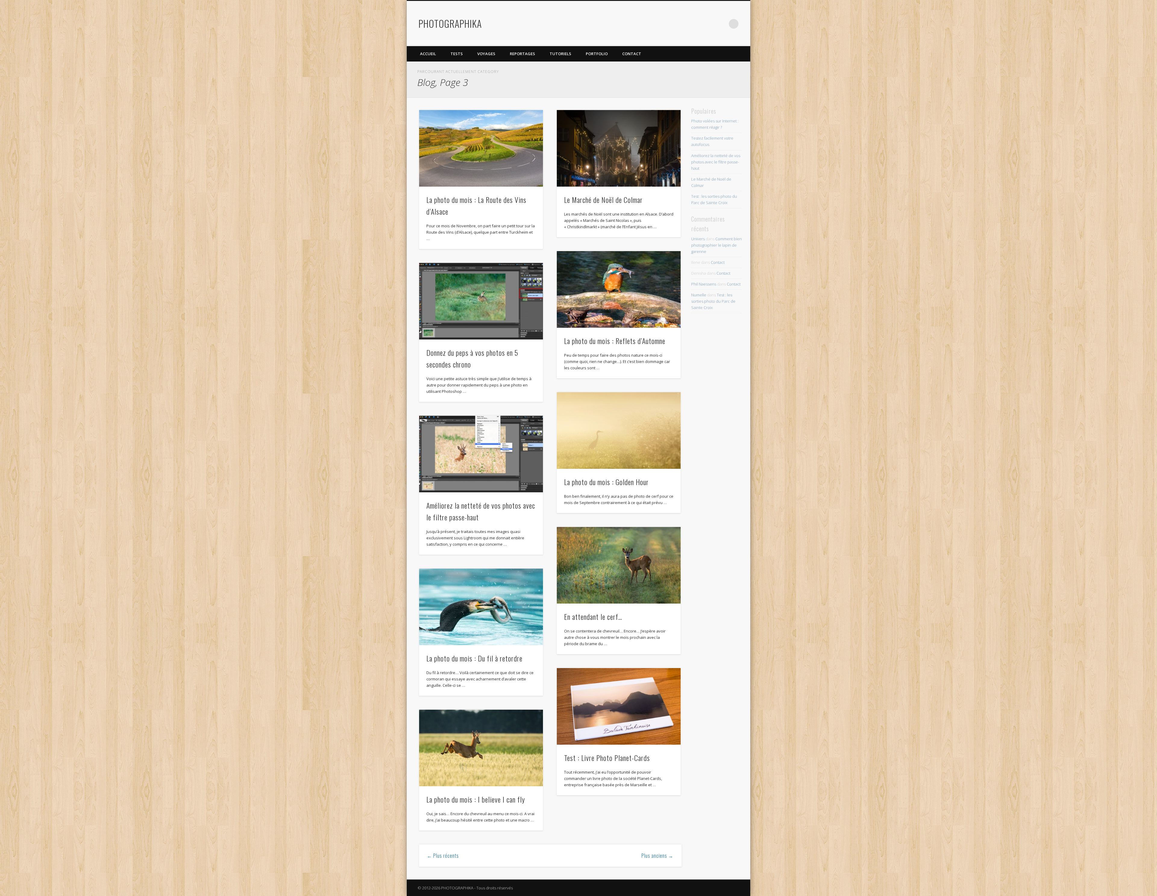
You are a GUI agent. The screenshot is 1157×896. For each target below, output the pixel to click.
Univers (698, 238)
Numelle (698, 295)
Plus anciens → (657, 855)
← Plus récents (443, 855)
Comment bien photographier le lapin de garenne (716, 245)
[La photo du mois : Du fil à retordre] (481, 607)
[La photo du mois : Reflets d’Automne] (619, 289)
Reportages (522, 53)
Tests (456, 53)
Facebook (684, 24)
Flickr (709, 24)
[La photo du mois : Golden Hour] (619, 430)
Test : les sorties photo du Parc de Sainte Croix (713, 301)
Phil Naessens (703, 284)
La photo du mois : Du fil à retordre (474, 658)
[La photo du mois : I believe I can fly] (481, 748)
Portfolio (597, 53)
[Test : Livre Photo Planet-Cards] (619, 706)
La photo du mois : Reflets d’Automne (614, 340)
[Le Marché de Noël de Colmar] (619, 148)
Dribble (721, 24)
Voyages (486, 53)
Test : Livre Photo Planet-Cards (607, 757)
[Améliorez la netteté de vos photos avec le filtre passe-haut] (481, 454)
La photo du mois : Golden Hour (606, 481)
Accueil (428, 53)
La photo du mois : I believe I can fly (475, 799)
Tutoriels (560, 53)
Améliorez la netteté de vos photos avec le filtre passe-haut (715, 162)
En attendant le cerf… (593, 616)
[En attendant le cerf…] (619, 565)
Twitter (696, 24)
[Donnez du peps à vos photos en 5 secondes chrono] (481, 301)
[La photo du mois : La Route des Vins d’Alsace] (481, 148)
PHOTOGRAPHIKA (450, 23)
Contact (631, 53)
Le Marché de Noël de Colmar (603, 199)
